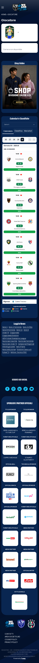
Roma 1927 (19, 263)
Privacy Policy (11, 642)
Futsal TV (5, 352)
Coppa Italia (14, 333)
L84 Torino (19, 242)
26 (6, 139)
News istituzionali (9, 349)
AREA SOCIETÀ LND (12, 636)
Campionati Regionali (26, 344)
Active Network (19, 159)
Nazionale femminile (26, 341)
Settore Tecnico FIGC (19, 352)
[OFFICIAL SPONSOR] (28, 495)
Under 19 (5, 333)
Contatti (9, 634)
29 (18, 139)
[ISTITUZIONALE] (19, 602)
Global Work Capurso (19, 221)
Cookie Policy (11, 639)
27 (10, 139)
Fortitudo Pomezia (19, 249)
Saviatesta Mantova (19, 229)
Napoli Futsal (19, 166)
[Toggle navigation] (2, 7)
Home (3, 14)
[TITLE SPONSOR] (10, 420)
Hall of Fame (20, 347)
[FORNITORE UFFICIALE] (10, 447)
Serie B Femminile (8, 330)
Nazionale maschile (9, 341)
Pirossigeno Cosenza (19, 187)
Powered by (17, 658)
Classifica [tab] (18, 131)
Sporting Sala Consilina (19, 283)
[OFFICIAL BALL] (10, 474)
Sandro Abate (19, 270)
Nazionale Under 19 (9, 344)
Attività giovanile (8, 347)
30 (22, 139)
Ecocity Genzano (19, 200)
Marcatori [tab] (28, 131)
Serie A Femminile (15, 327)
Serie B (26, 330)
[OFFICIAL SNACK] (10, 495)
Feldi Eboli (19, 208)
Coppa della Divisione (10, 335)
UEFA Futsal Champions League (14, 338)
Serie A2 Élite (27, 327)
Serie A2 (19, 330)
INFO (19, 169)
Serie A (5, 327)
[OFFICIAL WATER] (28, 580)
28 (14, 139)
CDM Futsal (19, 180)
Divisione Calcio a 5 (24, 349)
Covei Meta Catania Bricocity (19, 291)
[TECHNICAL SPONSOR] (28, 474)
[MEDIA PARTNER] (28, 538)
